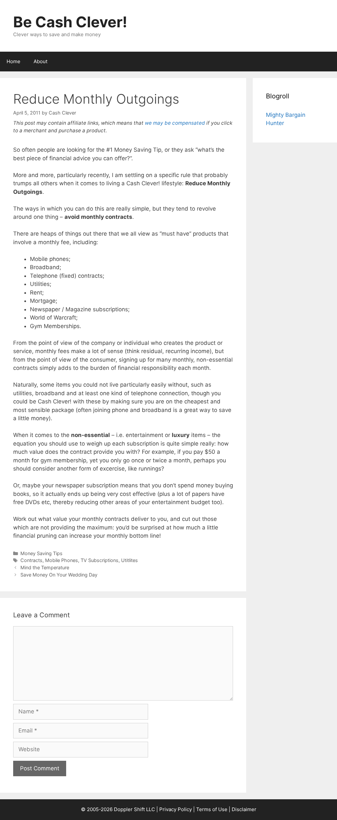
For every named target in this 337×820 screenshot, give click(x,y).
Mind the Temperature (44, 567)
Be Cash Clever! (70, 22)
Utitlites (129, 560)
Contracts (31, 560)
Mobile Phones (61, 560)
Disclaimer (244, 809)
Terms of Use (211, 809)
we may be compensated (175, 123)
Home (13, 61)
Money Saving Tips (41, 553)
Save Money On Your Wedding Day (58, 574)
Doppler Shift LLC (134, 809)
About (40, 61)
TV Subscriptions (99, 560)
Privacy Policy (175, 809)
